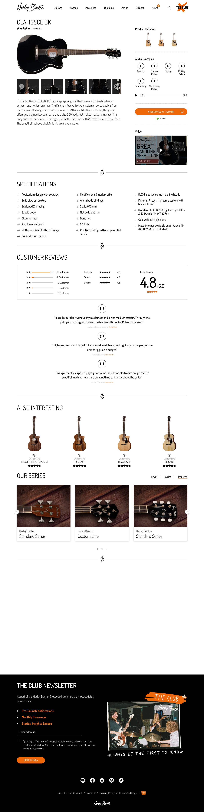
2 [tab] (102, 549)
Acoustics (182, 477)
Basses (168, 477)
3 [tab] (106, 549)
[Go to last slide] (21, 86)
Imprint (91, 793)
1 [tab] (97, 549)
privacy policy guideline (33, 748)
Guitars (154, 477)
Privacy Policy (107, 793)
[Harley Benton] (102, 805)
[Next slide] (116, 86)
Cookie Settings (128, 793)
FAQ (143, 793)
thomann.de (113, 327)
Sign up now (31, 760)
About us (63, 793)
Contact (77, 793)
